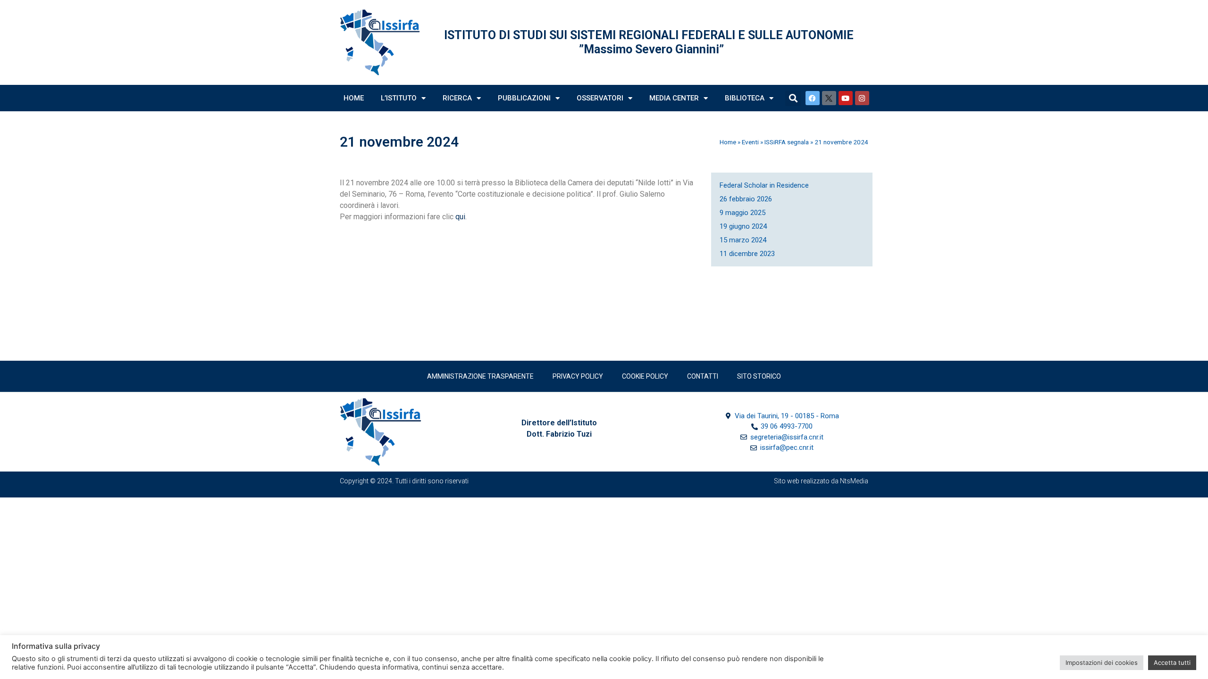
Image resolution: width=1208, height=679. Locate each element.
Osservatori (600, 98)
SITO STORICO (759, 376)
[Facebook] (812, 98)
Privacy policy (578, 376)
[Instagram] (862, 98)
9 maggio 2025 (742, 212)
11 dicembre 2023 (747, 253)
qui (460, 216)
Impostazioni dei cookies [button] (1101, 662)
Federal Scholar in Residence (764, 185)
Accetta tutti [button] (1172, 662)
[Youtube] (846, 98)
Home (354, 98)
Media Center (674, 98)
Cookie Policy (645, 376)
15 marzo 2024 (743, 240)
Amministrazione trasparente (480, 376)
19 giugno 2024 (743, 226)
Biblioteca (744, 98)
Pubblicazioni (524, 98)
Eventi (750, 142)
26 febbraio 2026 (746, 199)
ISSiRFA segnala (786, 142)
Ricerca (457, 98)
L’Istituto (399, 98)
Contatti (702, 376)
